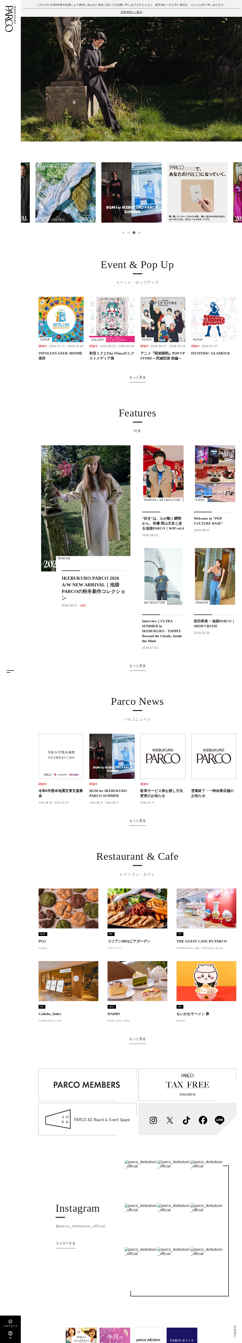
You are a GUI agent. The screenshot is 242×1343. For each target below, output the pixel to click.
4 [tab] (139, 232)
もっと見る (137, 377)
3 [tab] (134, 232)
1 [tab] (123, 232)
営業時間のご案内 (131, 12)
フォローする (65, 1243)
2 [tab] (128, 232)
